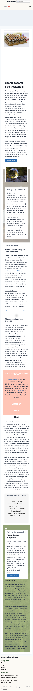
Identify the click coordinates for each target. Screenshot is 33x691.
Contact (3, 669)
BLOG (16, 410)
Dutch (21, 1)
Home (3, 663)
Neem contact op (13, 379)
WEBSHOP (16, 404)
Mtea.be (5, 689)
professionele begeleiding (13, 271)
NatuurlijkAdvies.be (9, 657)
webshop (20, 390)
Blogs (3, 667)
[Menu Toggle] (30, 7)
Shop (2, 665)
